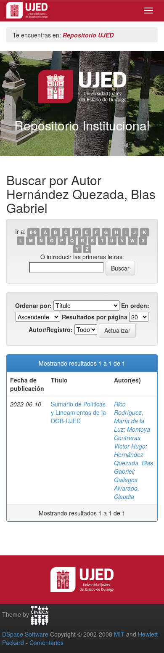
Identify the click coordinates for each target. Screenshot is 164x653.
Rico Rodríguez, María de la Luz (129, 416)
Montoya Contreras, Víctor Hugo (132, 437)
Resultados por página (94, 317)
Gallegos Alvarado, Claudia (126, 488)
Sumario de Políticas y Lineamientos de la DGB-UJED (78, 412)
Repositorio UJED (88, 35)
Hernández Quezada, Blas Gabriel (133, 462)
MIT (119, 634)
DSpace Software (25, 634)
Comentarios (46, 642)
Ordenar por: (33, 305)
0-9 (33, 232)
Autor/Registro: (51, 329)
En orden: (135, 305)
